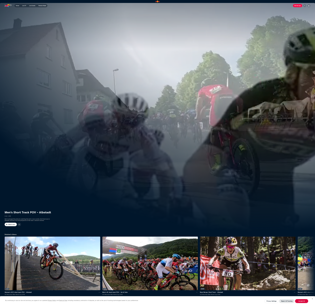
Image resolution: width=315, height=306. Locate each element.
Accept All (301, 301)
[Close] (312, 298)
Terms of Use (63, 300)
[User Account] (308, 5)
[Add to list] (19, 224)
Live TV (24, 5)
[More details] (99, 292)
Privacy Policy (52, 300)
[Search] (304, 5)
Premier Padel (42, 5)
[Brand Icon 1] (157, 1)
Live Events (32, 5)
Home (17, 5)
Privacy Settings (271, 301)
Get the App (297, 5)
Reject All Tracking (286, 301)
